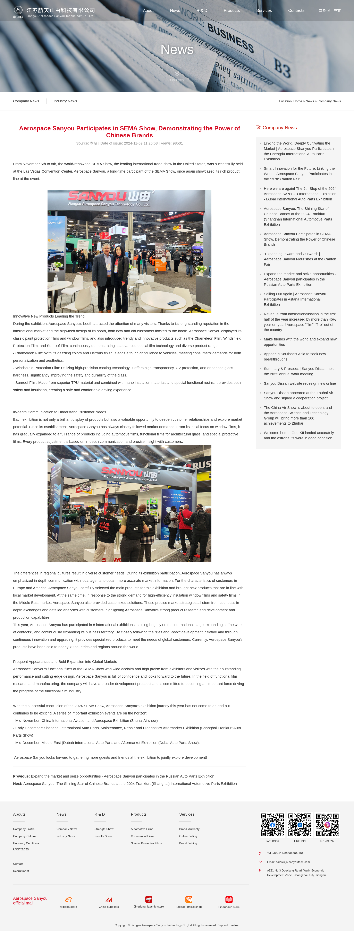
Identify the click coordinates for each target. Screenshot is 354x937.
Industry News (65, 101)
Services (264, 10)
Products (232, 10)
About (148, 10)
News (175, 10)
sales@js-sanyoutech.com (293, 862)
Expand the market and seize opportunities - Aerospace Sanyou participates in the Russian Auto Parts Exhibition (122, 776)
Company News (329, 101)
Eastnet (234, 925)
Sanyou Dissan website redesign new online (300, 383)
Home (297, 101)
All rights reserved (204, 925)
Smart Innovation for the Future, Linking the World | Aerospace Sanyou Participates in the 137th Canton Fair (299, 173)
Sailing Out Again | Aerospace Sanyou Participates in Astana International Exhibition (295, 299)
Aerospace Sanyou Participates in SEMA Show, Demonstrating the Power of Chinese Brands (299, 239)
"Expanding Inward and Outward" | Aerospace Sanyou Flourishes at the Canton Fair (300, 259)
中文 (337, 10)
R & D (201, 10)
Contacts (296, 10)
